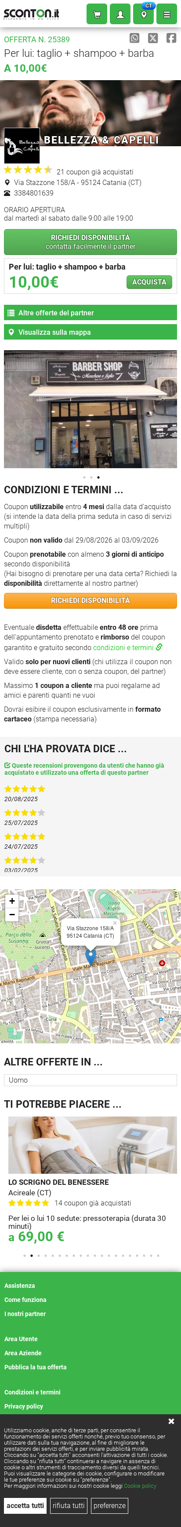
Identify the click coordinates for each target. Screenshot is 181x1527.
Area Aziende (23, 1353)
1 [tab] (84, 477)
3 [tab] (98, 477)
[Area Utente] (120, 14)
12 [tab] (102, 1255)
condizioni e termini (124, 647)
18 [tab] (144, 1255)
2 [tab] (91, 477)
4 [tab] (45, 1255)
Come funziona (25, 1299)
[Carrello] (97, 14)
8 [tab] (73, 1255)
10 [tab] (87, 1255)
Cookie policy (140, 1486)
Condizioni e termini (32, 1392)
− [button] (12, 914)
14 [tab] (116, 1255)
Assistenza (19, 1285)
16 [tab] (130, 1255)
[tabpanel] (92, 1181)
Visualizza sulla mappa (54, 332)
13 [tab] (109, 1255)
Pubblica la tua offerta (35, 1367)
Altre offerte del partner (55, 313)
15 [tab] (123, 1255)
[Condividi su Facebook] (171, 38)
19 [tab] (151, 1255)
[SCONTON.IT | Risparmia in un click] (31, 12)
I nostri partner (25, 1313)
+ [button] (12, 900)
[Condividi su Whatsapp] (134, 38)
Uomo (18, 1080)
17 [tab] (137, 1255)
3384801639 (33, 193)
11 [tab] (94, 1255)
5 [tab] (52, 1255)
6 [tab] (59, 1255)
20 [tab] (158, 1255)
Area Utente (21, 1338)
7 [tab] (66, 1255)
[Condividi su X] (153, 38)
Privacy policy (23, 1406)
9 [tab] (80, 1255)
